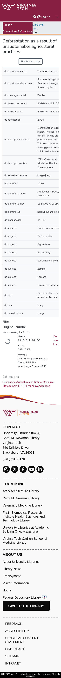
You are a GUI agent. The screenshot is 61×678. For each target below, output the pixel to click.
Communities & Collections (18, 31)
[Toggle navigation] (56, 17)
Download (55, 340)
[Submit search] (35, 17)
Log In (44, 17)
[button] (39, 17)
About (6, 25)
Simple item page (31, 61)
